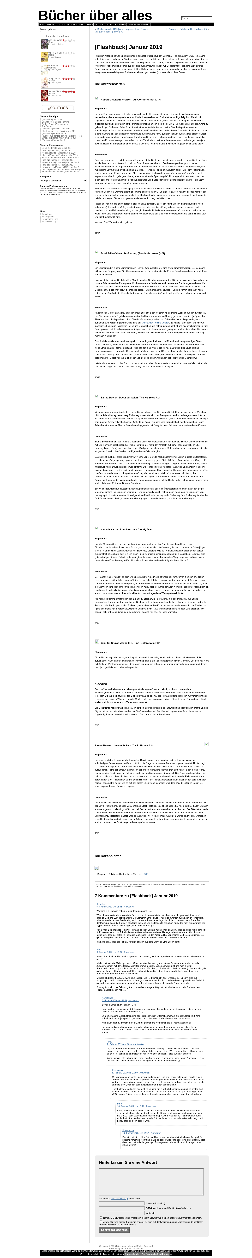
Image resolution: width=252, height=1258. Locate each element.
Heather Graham (57, 44)
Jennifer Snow (144, 884)
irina (44, 150)
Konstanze (47, 153)
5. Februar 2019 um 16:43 (109, 906)
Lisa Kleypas (56, 57)
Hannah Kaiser (131, 884)
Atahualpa (138, 1248)
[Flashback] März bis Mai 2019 (56, 129)
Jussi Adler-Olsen (157, 884)
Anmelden (47, 214)
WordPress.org (49, 221)
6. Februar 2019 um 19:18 (114, 1000)
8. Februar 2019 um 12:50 (125, 1072)
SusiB (44, 148)
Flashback (121, 884)
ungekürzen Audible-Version (155, 322)
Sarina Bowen (193, 884)
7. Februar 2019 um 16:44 (120, 1044)
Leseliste (168, 884)
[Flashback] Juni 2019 (52, 119)
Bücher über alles (95, 15)
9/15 (146, 874)
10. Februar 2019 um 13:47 (130, 1106)
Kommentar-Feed (50, 219)
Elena (44, 158)
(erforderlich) (155, 1203)
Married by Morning (53, 67)
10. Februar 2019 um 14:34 (135, 1133)
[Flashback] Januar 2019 (53, 140)
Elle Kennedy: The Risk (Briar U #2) (58, 131)
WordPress (126, 1248)
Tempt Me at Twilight (54, 80)
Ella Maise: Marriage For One (55, 122)
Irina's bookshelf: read (58, 36)
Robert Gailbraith (180, 884)
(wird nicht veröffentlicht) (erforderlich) (168, 1208)
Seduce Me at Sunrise (54, 92)
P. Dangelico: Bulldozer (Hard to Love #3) (186, 29)
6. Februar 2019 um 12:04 (109, 952)
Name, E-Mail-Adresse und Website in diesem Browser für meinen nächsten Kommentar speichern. (152, 1218)
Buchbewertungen (121, 886)
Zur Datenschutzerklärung (155, 1254)
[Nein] (171, 1254)
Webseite (150, 1213)
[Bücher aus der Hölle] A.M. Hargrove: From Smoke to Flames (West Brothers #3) (62, 137)
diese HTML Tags (119, 1198)
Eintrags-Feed (48, 217)
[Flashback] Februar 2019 (54, 133)
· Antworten (128, 906)
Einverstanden (132, 1254)
